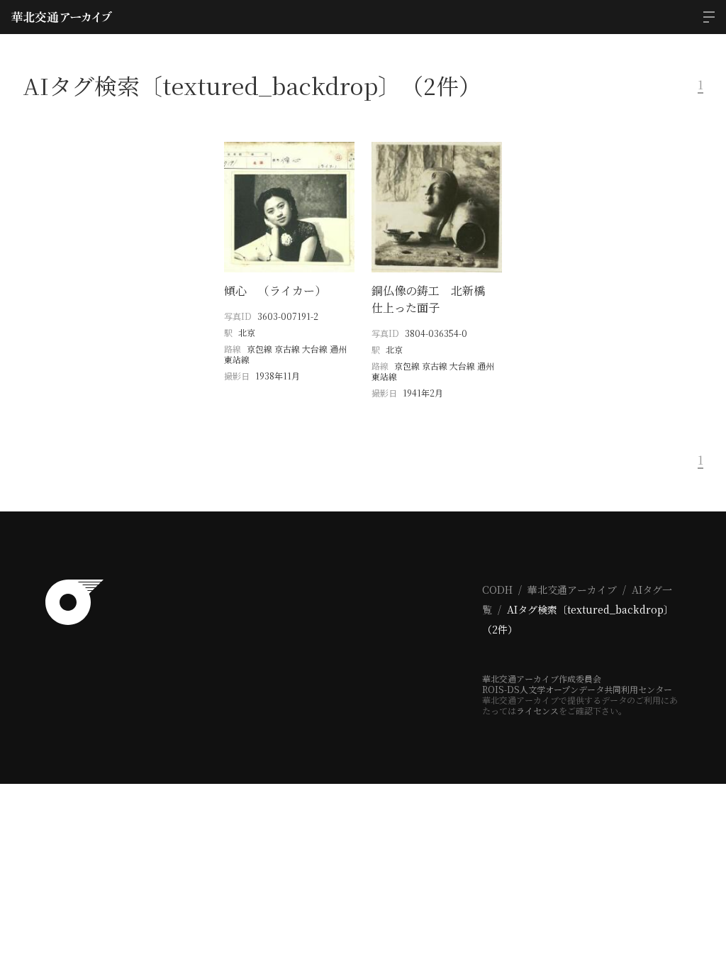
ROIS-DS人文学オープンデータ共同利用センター (577, 689)
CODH (497, 589)
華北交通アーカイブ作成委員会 (541, 678)
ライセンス (537, 710)
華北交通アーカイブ (572, 589)
